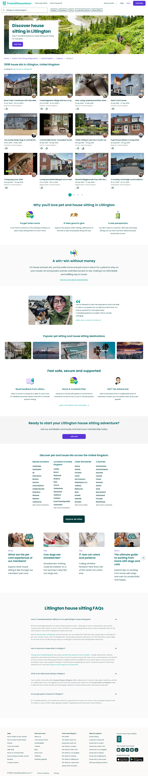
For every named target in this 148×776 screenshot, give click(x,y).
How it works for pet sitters (16, 740)
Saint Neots (37, 476)
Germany (99, 482)
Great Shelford (38, 486)
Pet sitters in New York (70, 750)
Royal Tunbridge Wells (62, 501)
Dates (54, 10)
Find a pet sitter (41, 3)
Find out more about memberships (74, 280)
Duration (63, 10)
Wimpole (36, 495)
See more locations (41, 505)
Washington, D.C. (81, 482)
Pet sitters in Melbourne (70, 759)
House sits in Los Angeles (98, 750)
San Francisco (80, 479)
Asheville (78, 498)
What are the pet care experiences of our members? (20, 558)
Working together (41, 759)
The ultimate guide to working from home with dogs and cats (127, 559)
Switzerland (100, 495)
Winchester (58, 492)
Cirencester (58, 505)
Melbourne (79, 489)
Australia (99, 473)
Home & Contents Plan (15, 753)
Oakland (78, 486)
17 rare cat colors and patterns (89, 556)
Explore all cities (74, 519)
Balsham (36, 498)
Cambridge (37, 466)
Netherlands (100, 502)
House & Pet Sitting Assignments (25, 58)
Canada (99, 476)
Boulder (78, 495)
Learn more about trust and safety (73, 405)
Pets (71, 10)
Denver (77, 466)
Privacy (56, 773)
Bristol (56, 472)
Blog (36, 750)
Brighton (57, 479)
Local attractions (82, 10)
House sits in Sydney (96, 753)
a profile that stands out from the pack (76, 655)
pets (45, 551)
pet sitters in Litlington (22, 69)
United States (101, 466)
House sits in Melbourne (97, 756)
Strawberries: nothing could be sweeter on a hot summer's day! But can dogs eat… (55, 568)
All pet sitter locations (69, 766)
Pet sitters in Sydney (69, 756)
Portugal (99, 498)
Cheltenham (58, 488)
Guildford (57, 495)
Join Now (139, 3)
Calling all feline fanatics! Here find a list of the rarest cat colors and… (91, 568)
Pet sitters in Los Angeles (70, 753)
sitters (10, 551)
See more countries (104, 505)
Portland (78, 473)
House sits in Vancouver (97, 759)
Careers (37, 746)
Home (6, 58)
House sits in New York (97, 746)
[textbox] (24, 10)
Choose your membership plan (42, 655)
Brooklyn (78, 502)
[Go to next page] (82, 194)
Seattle (77, 469)
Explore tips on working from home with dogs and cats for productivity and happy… (127, 575)
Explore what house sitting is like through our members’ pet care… (20, 570)
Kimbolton (36, 492)
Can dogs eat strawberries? (52, 556)
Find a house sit (56, 3)
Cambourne (37, 502)
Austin (77, 476)
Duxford (36, 482)
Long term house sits (96, 740)
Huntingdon (37, 469)
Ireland (98, 486)
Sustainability (39, 743)
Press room (39, 753)
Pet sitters (65, 737)
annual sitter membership (46, 635)
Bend (77, 492)
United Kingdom (47, 58)
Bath (55, 482)
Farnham (57, 498)
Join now (17, 44)
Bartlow (35, 479)
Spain (98, 489)
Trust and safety (13, 746)
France (98, 479)
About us (38, 737)
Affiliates (38, 756)
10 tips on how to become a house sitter (64, 665)
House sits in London (96, 743)
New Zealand (101, 492)
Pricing (9, 743)
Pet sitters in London (69, 746)
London (56, 469)
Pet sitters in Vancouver (70, 763)
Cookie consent (13, 763)
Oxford (56, 485)
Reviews (10, 759)
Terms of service (43, 773)
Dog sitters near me (69, 743)
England (59, 58)
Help (122, 3)
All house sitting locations (98, 763)
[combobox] (24, 10)
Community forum (41, 740)
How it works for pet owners (17, 737)
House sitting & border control (18, 756)
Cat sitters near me (69, 740)
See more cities (81, 505)
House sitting (93, 737)
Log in (128, 3)
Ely (33, 473)
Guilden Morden (38, 489)
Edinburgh (57, 475)
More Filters (97, 10)
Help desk (10, 750)
